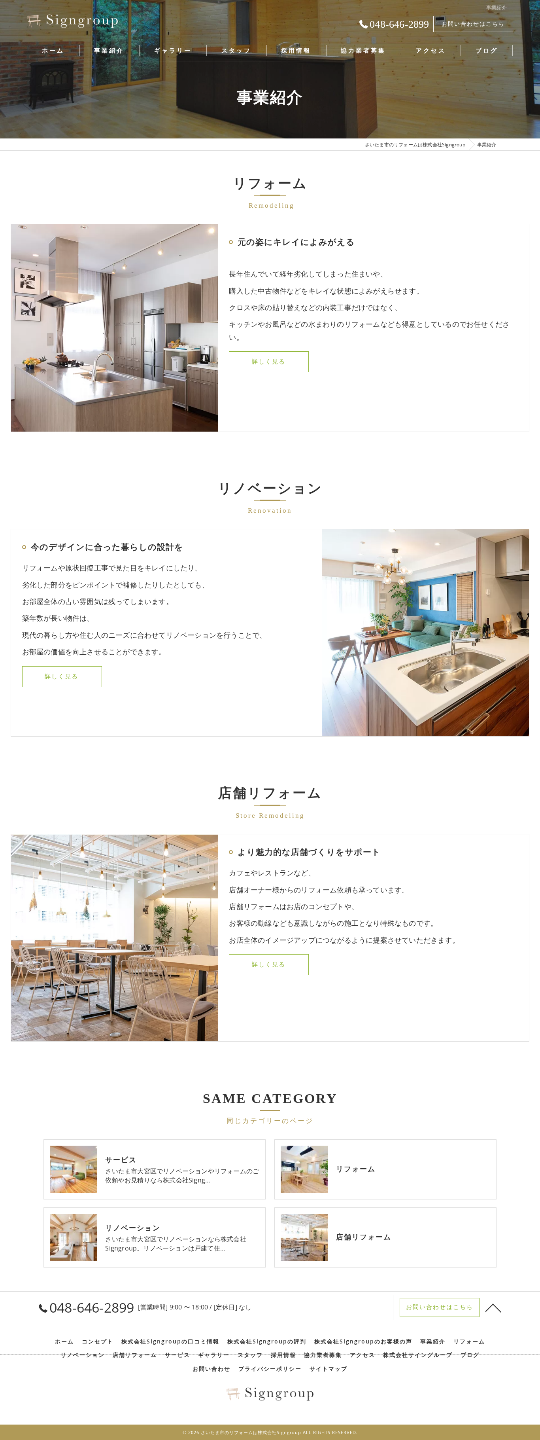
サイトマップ (328, 1368)
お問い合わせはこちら (473, 23)
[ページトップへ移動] (493, 1307)
